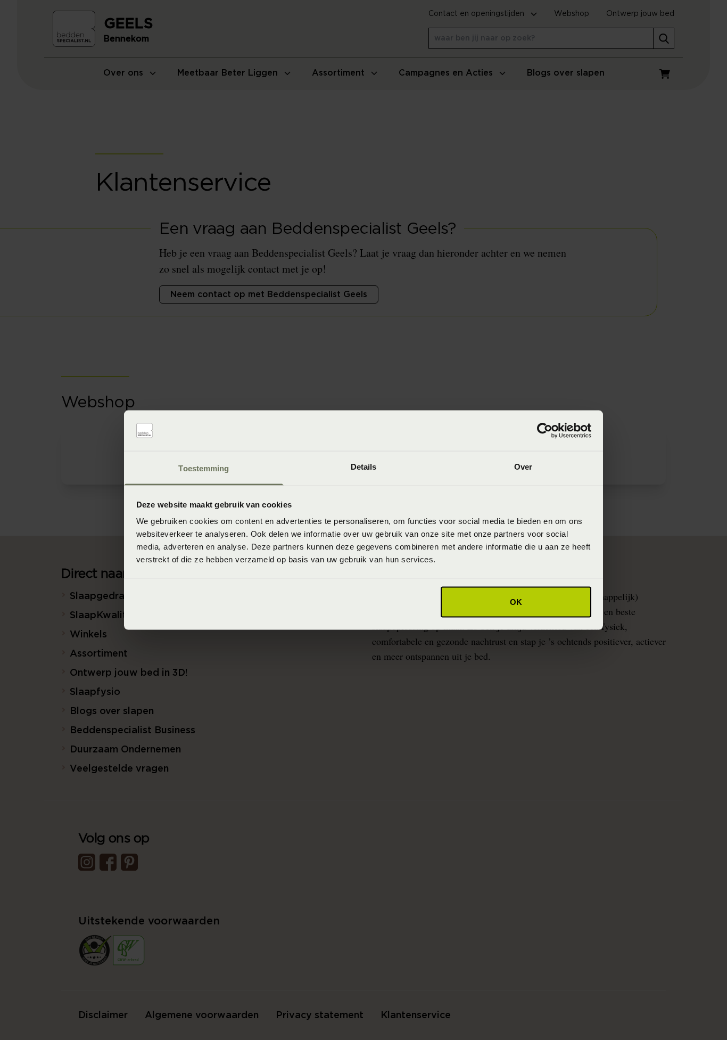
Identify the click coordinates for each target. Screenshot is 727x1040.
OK (516, 601)
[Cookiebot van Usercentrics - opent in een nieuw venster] (544, 431)
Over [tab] (523, 466)
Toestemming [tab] (203, 468)
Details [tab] (364, 466)
